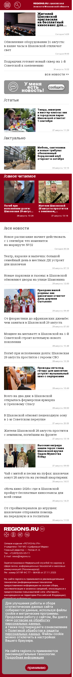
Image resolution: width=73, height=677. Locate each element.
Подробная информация (17, 598)
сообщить (56, 87)
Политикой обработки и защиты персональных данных (32, 632)
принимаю (37, 668)
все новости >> (57, 74)
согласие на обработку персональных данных (27, 622)
